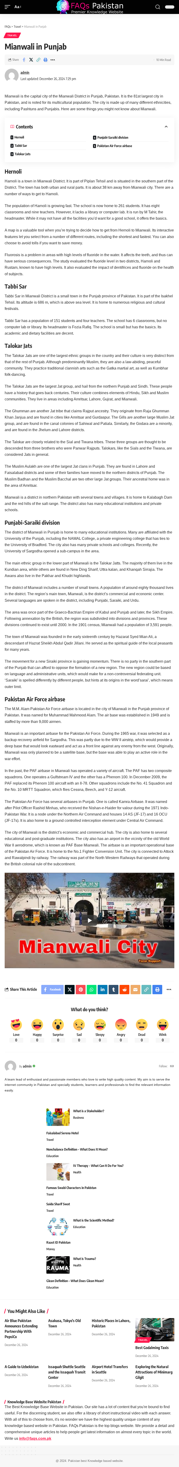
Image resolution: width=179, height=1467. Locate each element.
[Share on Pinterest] (81, 989)
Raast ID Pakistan (58, 1242)
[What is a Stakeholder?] (58, 1117)
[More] (52, 60)
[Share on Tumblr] (113, 989)
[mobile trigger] (9, 7)
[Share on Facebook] (24, 60)
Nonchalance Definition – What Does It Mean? (77, 1149)
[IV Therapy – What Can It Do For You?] (58, 1172)
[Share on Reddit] (124, 989)
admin (25, 72)
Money (50, 1249)
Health (77, 1172)
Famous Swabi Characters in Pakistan (71, 1188)
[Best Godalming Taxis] (154, 1329)
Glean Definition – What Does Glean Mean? (75, 1281)
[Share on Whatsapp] (91, 989)
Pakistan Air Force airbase (114, 146)
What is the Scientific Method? (93, 1220)
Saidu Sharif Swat (58, 1204)
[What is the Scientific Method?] (58, 1226)
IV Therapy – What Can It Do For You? (98, 1166)
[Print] (45, 60)
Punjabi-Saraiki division (112, 137)
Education (52, 1156)
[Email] (135, 989)
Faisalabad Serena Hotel (62, 1133)
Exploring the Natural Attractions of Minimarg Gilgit (153, 1372)
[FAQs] (89, 7)
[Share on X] (31, 60)
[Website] (172, 1066)
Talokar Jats (23, 154)
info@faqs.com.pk (35, 1438)
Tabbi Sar (21, 146)
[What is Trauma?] (58, 1265)
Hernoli (19, 137)
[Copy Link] (38, 60)
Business (78, 1117)
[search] (157, 7)
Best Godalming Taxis (152, 1347)
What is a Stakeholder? (88, 1111)
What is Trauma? (84, 1259)
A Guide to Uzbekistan (21, 1366)
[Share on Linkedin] (102, 989)
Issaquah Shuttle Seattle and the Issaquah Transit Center (67, 1372)
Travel (12, 35)
